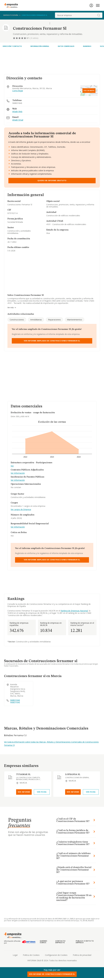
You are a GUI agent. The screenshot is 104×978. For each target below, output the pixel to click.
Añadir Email (17, 120)
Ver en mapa (89, 91)
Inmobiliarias (36, 319)
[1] (14, 38)
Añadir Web (17, 111)
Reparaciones (54, 319)
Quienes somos (43, 942)
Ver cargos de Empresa (21, 509)
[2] (17, 38)
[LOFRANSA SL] (59, 777)
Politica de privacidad (82, 955)
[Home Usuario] (91, 5)
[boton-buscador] (98, 15)
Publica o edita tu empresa (85, 942)
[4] (22, 38)
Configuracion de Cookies (56, 955)
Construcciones (17, 319)
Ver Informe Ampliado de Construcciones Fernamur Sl (52, 341)
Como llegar (17, 91)
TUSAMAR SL (23, 774)
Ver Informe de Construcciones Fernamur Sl (52, 974)
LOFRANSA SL (72, 774)
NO (12, 466)
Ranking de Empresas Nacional (74, 610)
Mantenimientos (74, 319)
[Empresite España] (12, 5)
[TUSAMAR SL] (10, 777)
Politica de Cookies (31, 955)
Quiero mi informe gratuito (52, 180)
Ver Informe (24, 792)
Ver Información (18, 473)
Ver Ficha (41, 792)
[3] (19, 38)
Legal (15, 955)
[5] (25, 38)
